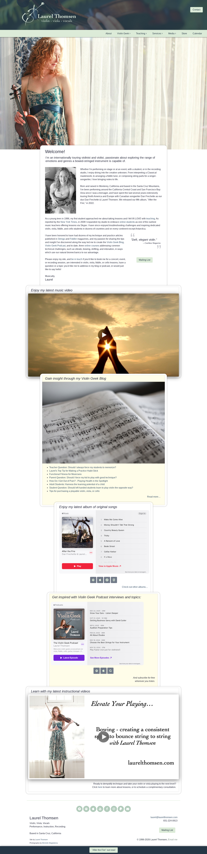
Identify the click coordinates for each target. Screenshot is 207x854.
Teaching (140, 33)
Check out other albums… (135, 587)
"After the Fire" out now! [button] (103, 850)
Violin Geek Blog (115, 242)
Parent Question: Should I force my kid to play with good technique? (83, 477)
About (109, 33)
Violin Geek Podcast (55, 245)
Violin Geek (123, 33)
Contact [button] (196, 9)
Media (171, 33)
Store (184, 33)
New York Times (69, 222)
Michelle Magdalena (50, 843)
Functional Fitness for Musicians (65, 474)
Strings (61, 239)
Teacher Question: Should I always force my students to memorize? (82, 467)
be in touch (76, 259)
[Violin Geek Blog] (103, 423)
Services (156, 33)
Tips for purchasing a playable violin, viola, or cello (74, 491)
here (100, 787)
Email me (172, 839)
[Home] (49, 14)
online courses (91, 245)
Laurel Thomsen (41, 840)
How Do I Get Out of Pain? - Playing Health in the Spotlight (78, 481)
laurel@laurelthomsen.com (164, 817)
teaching (150, 218)
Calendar (197, 33)
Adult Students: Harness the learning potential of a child (77, 484)
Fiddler (73, 239)
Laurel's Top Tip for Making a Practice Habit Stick (73, 471)
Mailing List (144, 260)
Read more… (154, 497)
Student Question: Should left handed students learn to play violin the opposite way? (91, 487)
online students (127, 222)
